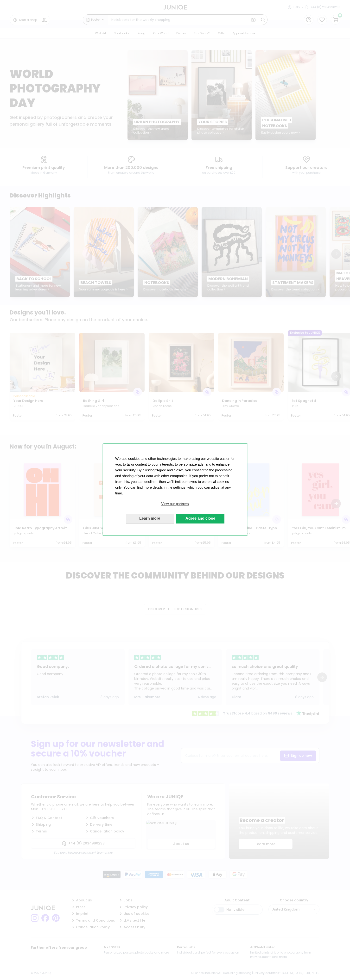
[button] (175, 504)
